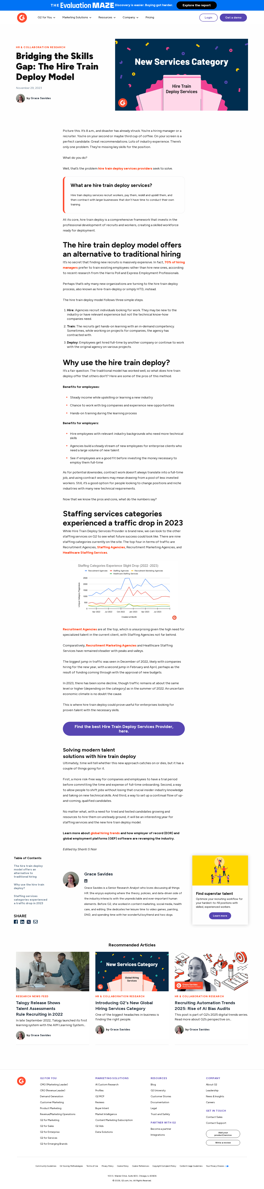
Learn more (220, 915)
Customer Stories (161, 1096)
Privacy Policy (108, 1166)
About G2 (211, 1084)
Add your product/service (223, 1133)
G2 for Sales (47, 1126)
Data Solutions (104, 1132)
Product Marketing (50, 1108)
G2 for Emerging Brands (54, 1143)
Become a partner (161, 1128)
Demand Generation (51, 1096)
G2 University (158, 1090)
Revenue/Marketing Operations (57, 1114)
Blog (153, 1084)
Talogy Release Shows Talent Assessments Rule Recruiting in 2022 (39, 1008)
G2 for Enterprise (49, 1132)
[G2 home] (22, 17)
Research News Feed (32, 996)
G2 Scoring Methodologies (71, 1166)
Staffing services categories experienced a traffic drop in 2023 (30, 899)
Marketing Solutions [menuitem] (75, 17)
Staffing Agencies (111, 547)
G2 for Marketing (49, 1120)
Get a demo (233, 17)
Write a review (223, 1142)
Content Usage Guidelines (191, 1166)
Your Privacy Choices (215, 1166)
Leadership (212, 1090)
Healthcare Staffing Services (85, 552)
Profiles (99, 1090)
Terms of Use (92, 1166)
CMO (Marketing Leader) (54, 1084)
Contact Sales (214, 1117)
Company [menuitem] (129, 17)
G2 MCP (99, 1096)
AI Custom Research (107, 1084)
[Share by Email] (35, 921)
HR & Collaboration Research (40, 47)
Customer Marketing (52, 1102)
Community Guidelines (46, 1166)
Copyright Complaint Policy (164, 1166)
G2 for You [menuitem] (45, 17)
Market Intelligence (106, 1114)
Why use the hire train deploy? (29, 886)
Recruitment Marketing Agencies (111, 645)
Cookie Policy (123, 1166)
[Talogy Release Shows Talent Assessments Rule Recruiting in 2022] (52, 971)
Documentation (160, 1102)
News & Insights (215, 1096)
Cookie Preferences (140, 1166)
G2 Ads (99, 1126)
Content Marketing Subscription (114, 1120)
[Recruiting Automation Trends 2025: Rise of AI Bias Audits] (211, 971)
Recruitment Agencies (80, 629)
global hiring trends (105, 833)
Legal (154, 1108)
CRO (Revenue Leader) (52, 1090)
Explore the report (197, 5)
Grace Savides (41, 98)
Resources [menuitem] (105, 17)
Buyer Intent (102, 1108)
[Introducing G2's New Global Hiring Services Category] (132, 971)
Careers (210, 1102)
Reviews (99, 1102)
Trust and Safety (160, 1114)
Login (208, 17)
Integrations (158, 1134)
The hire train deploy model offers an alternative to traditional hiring (28, 871)
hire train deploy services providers (125, 168)
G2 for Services (48, 1137)
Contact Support (216, 1123)
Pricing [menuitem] (149, 17)
